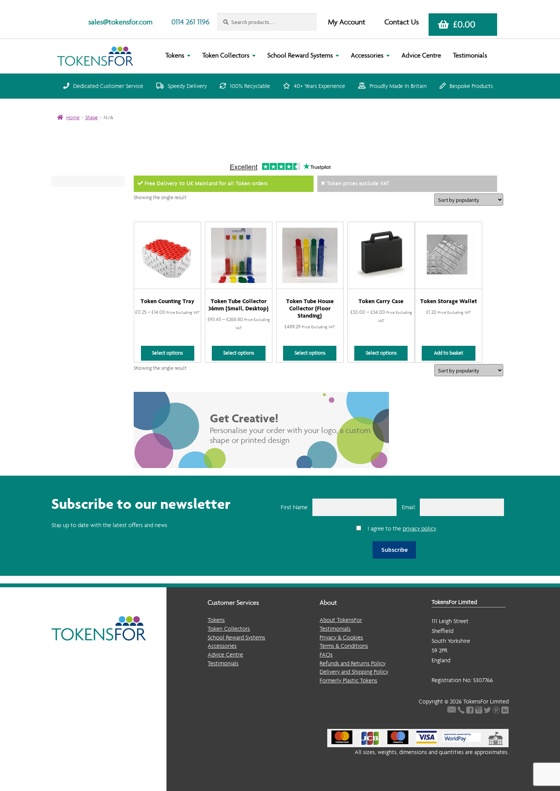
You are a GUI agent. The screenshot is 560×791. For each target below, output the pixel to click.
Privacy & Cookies (341, 637)
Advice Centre (421, 55)
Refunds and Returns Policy (353, 663)
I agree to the (402, 528)
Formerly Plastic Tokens (348, 680)
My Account (346, 22)
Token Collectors (226, 55)
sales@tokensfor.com (120, 22)
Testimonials (470, 55)
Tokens (174, 55)
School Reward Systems (300, 55)
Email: (409, 507)
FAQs (326, 654)
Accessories (367, 55)
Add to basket (448, 353)
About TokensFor (341, 619)
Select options (167, 353)
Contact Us (401, 22)
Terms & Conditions (344, 645)
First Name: (295, 507)
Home (73, 117)
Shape (91, 117)
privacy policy (419, 528)
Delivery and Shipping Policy (354, 671)
